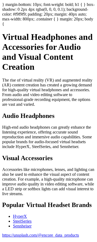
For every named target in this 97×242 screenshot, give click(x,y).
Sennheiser (22, 226)
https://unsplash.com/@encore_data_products (40, 235)
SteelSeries (22, 221)
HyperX (20, 216)
